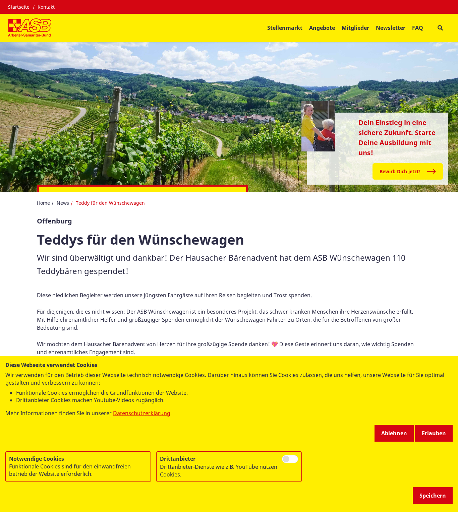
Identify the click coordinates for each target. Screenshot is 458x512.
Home (43, 203)
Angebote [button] (322, 27)
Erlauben (434, 433)
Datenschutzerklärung (141, 413)
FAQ (417, 27)
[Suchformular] (440, 28)
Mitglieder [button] (355, 27)
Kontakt (46, 7)
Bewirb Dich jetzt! (400, 171)
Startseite (19, 7)
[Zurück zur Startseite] (29, 28)
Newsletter (390, 27)
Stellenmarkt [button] (284, 27)
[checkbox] (290, 459)
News (63, 203)
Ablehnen (394, 433)
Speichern (432, 495)
